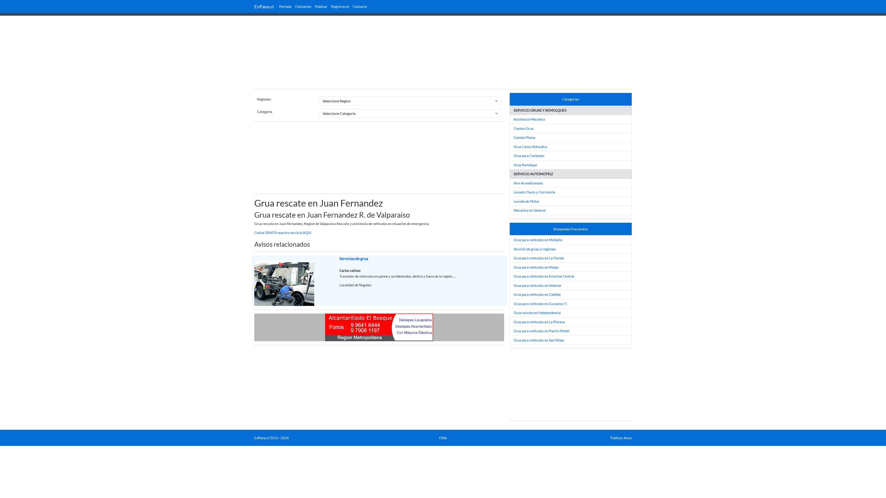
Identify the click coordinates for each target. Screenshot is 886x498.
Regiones (264, 99)
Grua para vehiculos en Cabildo (537, 294)
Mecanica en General (530, 210)
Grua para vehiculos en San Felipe (539, 340)
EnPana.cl (264, 6)
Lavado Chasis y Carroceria (534, 192)
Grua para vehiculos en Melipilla (538, 240)
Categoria (264, 112)
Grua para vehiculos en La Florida (539, 258)
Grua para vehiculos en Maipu (536, 267)
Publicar (321, 6)
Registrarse (340, 6)
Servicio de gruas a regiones (535, 249)
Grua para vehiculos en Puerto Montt (542, 331)
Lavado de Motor (526, 201)
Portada (285, 6)
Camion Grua (523, 128)
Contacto (360, 6)
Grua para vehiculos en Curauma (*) (540, 304)
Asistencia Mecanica (529, 119)
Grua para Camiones (529, 156)
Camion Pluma (524, 137)
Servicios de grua (353, 258)
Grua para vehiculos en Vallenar (538, 285)
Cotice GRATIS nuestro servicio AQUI (282, 233)
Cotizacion (303, 6)
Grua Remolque (525, 165)
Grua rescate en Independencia (537, 313)
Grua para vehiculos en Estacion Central (544, 276)
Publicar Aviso (621, 438)
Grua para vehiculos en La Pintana (539, 322)
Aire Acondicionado (528, 183)
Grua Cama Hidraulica (530, 147)
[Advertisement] (443, 53)
